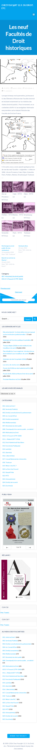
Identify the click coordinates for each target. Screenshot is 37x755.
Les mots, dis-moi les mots (11, 365)
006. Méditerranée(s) (9, 422)
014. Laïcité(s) (6, 449)
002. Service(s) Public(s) (10, 409)
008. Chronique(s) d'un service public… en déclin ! (18, 429)
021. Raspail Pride (8, 472)
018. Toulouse (7, 462)
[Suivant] (30, 547)
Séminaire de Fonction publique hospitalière (17, 340)
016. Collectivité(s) (8, 456)
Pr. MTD (6, 88)
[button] (7, 191)
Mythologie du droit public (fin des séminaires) (8, 248)
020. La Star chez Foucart (10, 469)
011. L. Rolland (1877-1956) (11, 439)
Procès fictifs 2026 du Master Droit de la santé (18, 374)
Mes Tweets (4, 612)
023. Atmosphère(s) (8, 479)
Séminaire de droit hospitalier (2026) (14, 359)
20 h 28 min (28, 88)
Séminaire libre (23, 246)
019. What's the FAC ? (9, 466)
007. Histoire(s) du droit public (12, 276)
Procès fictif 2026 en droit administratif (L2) (17, 368)
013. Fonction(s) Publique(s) (11, 446)
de (18, 547)
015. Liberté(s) (7, 452)
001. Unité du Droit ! (9, 406)
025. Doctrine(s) (7, 486)
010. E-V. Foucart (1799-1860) (12, 279)
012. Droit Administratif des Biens (13, 442)
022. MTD (5, 475)
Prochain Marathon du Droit (12, 379)
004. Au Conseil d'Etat (9, 416)
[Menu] (33, 14)
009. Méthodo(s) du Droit (10, 432)
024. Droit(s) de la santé (10, 482)
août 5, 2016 (17, 88)
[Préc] (7, 547)
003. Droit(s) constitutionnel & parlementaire (16, 412)
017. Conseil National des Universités (14, 459)
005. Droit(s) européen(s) (10, 419)
